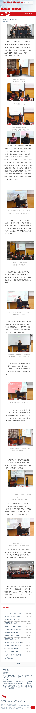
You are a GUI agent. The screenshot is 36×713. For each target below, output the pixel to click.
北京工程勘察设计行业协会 (20, 682)
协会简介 (10, 701)
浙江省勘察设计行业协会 (14, 687)
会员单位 (16, 701)
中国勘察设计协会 (8, 682)
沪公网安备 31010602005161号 (17, 708)
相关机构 (5, 679)
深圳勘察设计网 (18, 683)
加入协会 (22, 701)
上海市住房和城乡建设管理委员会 (12, 675)
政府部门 (5, 673)
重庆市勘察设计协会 (22, 685)
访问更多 (18, 663)
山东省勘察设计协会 (10, 688)
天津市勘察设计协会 (10, 685)
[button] (28, 14)
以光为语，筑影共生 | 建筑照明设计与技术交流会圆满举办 (20, 655)
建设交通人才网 (22, 677)
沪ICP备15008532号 (5, 708)
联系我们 (3, 701)
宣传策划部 (13, 19)
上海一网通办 (13, 677)
